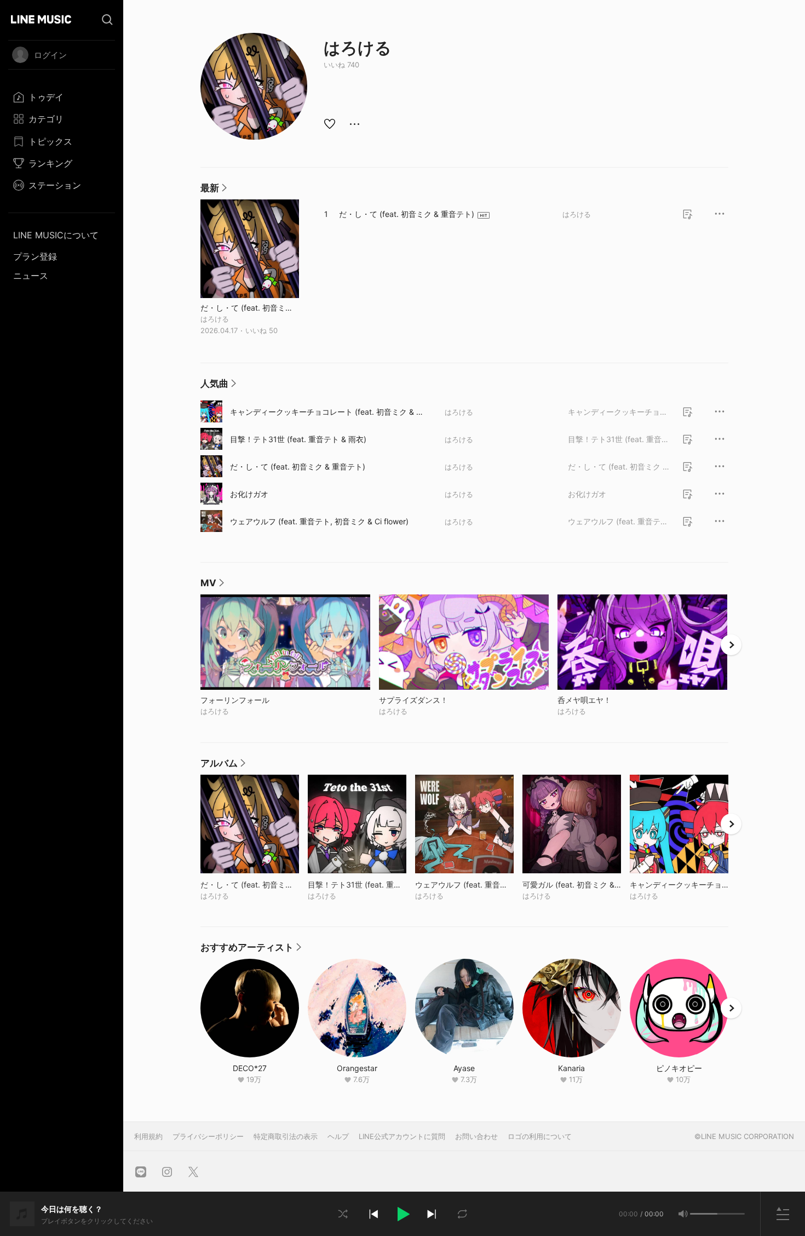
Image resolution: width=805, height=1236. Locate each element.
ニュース (30, 275)
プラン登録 (35, 256)
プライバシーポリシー (208, 1136)
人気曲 (218, 386)
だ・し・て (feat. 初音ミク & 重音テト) (249, 307)
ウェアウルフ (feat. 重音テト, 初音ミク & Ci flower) (319, 521)
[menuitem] (61, 97)
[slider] (703, 1214)
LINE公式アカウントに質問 (402, 1136)
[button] (402, 1214)
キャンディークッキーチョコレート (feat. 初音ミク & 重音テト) (327, 412)
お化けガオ (249, 494)
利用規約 (148, 1136)
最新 (213, 190)
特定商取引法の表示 (286, 1136)
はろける (214, 318)
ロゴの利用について (540, 1136)
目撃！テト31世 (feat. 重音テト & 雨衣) (298, 439)
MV (212, 585)
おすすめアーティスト (250, 950)
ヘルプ (338, 1136)
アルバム (222, 766)
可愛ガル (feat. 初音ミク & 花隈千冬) (571, 884)
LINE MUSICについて (56, 235)
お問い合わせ (476, 1136)
